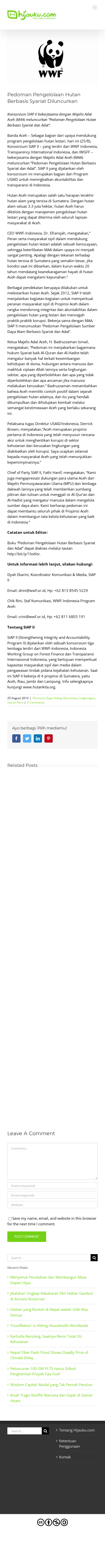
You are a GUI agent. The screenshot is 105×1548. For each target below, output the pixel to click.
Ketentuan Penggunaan (69, 1443)
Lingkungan (87, 698)
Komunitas (70, 698)
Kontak (65, 1456)
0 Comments (35, 702)
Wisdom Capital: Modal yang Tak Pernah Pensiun (51, 1384)
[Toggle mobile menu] (95, 7)
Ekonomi (38, 698)
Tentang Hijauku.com (77, 1430)
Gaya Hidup (54, 698)
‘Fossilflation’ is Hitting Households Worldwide (49, 1325)
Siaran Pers (15, 702)
